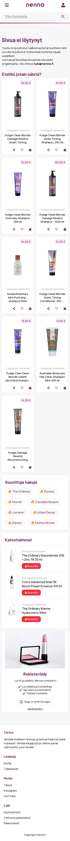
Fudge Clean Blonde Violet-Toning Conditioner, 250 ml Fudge (52, 299)
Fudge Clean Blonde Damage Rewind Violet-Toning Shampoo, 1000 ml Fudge (17, 142)
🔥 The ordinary (19, 491)
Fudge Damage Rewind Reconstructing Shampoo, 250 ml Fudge (17, 460)
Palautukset (11, 823)
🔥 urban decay (44, 512)
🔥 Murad (14, 502)
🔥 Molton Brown (43, 523)
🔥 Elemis (15, 523)
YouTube (10, 796)
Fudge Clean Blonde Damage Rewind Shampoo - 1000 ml (52, 218)
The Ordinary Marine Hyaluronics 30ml (36, 611)
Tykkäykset (11, 769)
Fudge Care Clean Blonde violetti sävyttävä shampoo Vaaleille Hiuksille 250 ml (17, 380)
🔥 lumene (16, 512)
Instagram (10, 791)
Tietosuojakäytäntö (17, 818)
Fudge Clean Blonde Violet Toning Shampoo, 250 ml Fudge (52, 140)
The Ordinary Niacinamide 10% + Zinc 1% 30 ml (43, 557)
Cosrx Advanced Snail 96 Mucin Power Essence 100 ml (42, 584)
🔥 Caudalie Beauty (45, 502)
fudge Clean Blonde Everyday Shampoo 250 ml (17, 218)
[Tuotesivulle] (30, 150)
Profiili (7, 763)
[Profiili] (63, 5)
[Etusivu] (35, 5)
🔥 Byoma (47, 491)
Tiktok (8, 785)
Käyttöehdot (35, 708)
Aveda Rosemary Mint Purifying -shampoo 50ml (17, 297)
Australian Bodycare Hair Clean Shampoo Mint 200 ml (52, 376)
